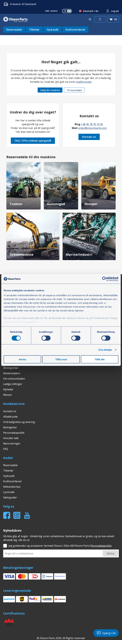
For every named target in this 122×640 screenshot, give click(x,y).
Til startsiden (74, 90)
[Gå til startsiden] (15, 19)
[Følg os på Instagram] (16, 515)
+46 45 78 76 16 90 (92, 124)
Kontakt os (89, 137)
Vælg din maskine (50, 90)
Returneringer (11, 443)
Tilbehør (34, 29)
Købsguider (10, 497)
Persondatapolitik (13, 432)
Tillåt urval (61, 359)
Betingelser (10, 427)
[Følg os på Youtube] (27, 515)
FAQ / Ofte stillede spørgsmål (33, 140)
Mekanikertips (11, 486)
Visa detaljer (105, 349)
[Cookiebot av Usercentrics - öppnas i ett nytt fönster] (104, 278)
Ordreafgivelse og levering (19, 422)
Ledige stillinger (12, 384)
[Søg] (90, 19)
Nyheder (8, 389)
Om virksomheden (14, 378)
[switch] (46, 338)
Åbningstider (11, 368)
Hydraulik (52, 29)
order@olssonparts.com (92, 128)
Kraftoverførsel (75, 29)
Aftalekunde (10, 416)
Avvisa (22, 359)
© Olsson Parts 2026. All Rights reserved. (61, 638)
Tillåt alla (100, 359)
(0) (115, 19)
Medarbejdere (11, 373)
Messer (7, 394)
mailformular (84, 82)
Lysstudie (8, 492)
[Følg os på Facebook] (6, 515)
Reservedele (14, 29)
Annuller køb (11, 438)
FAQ (5, 449)
